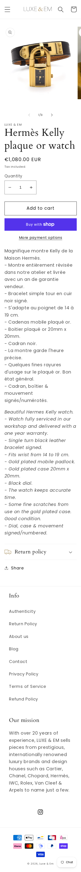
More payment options (40, 237)
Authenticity (22, 611)
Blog (13, 649)
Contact (18, 661)
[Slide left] (29, 115)
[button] (7, 9)
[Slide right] (52, 115)
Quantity (13, 176)
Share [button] (17, 568)
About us (19, 636)
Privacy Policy (23, 674)
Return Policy (23, 624)
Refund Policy (23, 699)
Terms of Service (27, 686)
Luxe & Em (46, 863)
